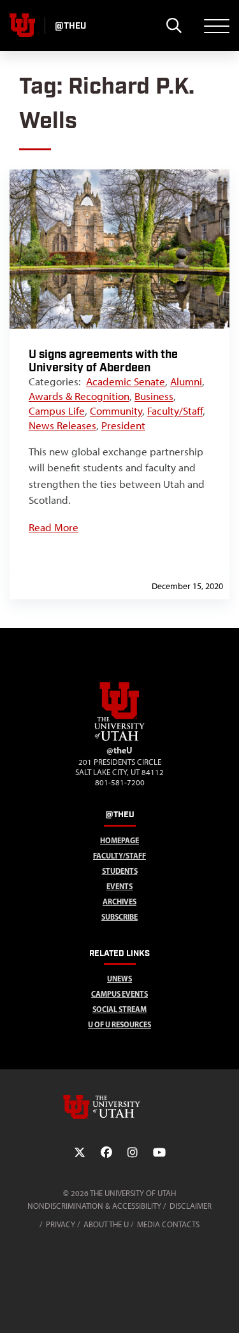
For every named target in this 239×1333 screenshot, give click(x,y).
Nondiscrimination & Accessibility (94, 1206)
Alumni (186, 381)
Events (119, 886)
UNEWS (119, 978)
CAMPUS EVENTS (119, 994)
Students (120, 871)
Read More (53, 527)
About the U (106, 1224)
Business (153, 396)
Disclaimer (191, 1206)
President (123, 425)
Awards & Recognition (79, 396)
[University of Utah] (120, 1107)
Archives (119, 901)
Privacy (60, 1224)
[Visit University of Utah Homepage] (22, 25)
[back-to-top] (223, 1307)
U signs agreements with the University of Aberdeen (103, 361)
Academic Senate (125, 381)
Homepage (119, 840)
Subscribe (119, 917)
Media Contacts (168, 1224)
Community (116, 410)
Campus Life (57, 410)
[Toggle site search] (173, 25)
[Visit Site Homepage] (119, 738)
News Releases (62, 425)
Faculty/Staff (175, 410)
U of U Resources (119, 1024)
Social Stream (119, 1009)
